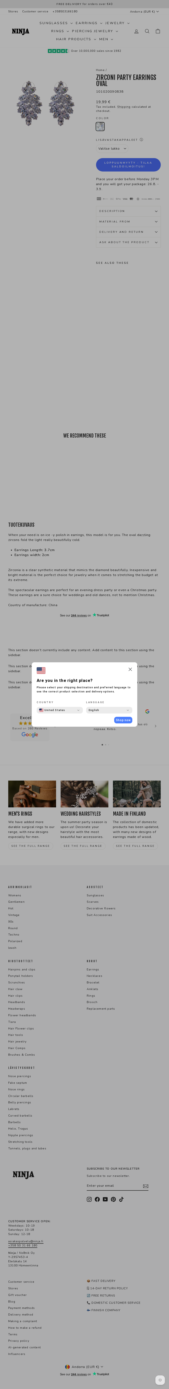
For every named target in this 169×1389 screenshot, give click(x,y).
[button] (130, 670)
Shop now (123, 720)
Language (95, 702)
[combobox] (52, 710)
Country (45, 702)
